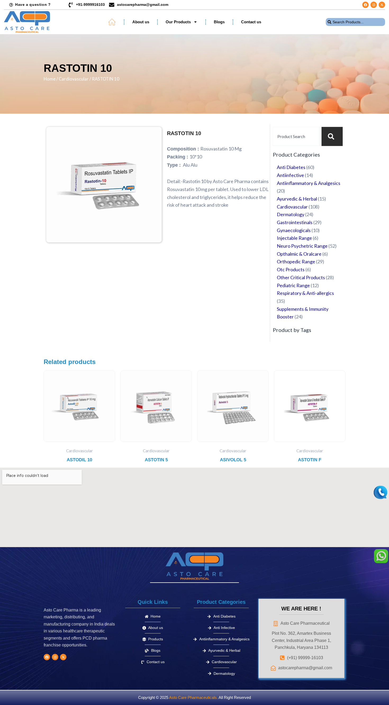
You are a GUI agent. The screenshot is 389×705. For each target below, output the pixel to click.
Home (50, 79)
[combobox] (355, 22)
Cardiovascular (74, 79)
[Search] (332, 136)
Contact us (251, 22)
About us (140, 22)
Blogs (219, 22)
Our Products (178, 22)
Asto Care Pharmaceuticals (193, 697)
